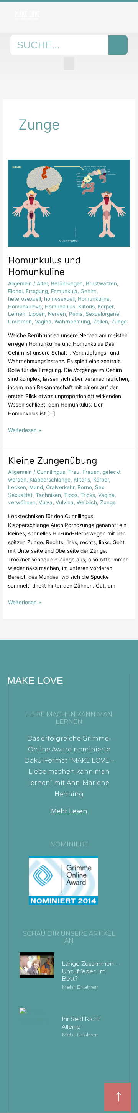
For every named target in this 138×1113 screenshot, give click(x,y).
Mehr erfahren (80, 986)
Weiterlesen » (24, 429)
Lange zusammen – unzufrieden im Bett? (90, 971)
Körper (105, 306)
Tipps (70, 495)
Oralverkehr (60, 487)
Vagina (43, 321)
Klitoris (86, 306)
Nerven (57, 314)
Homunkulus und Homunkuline (44, 266)
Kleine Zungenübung (52, 460)
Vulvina (65, 502)
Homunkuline (94, 299)
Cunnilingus (51, 472)
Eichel (15, 291)
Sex (99, 487)
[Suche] (118, 45)
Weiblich (87, 502)
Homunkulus (60, 306)
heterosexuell (24, 299)
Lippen (36, 314)
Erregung (37, 291)
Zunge (119, 321)
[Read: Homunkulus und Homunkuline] (69, 203)
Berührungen (67, 283)
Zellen (100, 321)
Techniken (48, 495)
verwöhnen (22, 502)
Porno (84, 487)
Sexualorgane (102, 314)
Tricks (87, 495)
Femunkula (64, 291)
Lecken (17, 487)
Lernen (16, 314)
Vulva (46, 502)
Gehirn (88, 291)
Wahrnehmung (72, 321)
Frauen (91, 472)
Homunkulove (25, 306)
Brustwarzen (101, 283)
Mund (36, 487)
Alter (42, 283)
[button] (69, 63)
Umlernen (20, 321)
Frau (73, 472)
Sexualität (20, 495)
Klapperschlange (50, 480)
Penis (75, 314)
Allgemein (20, 283)
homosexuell (59, 299)
